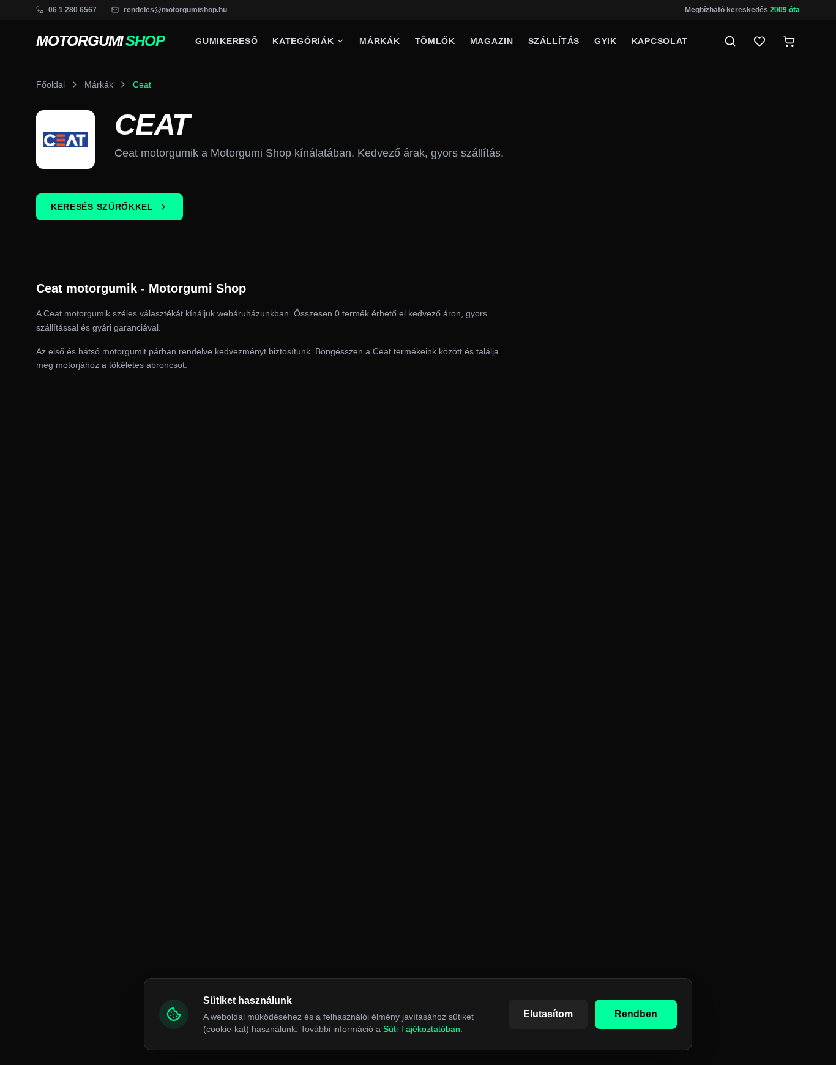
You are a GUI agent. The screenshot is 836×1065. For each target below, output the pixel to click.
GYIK (605, 41)
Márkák (379, 41)
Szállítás (554, 41)
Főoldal (50, 84)
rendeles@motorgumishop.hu (175, 10)
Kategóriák (303, 41)
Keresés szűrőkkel (102, 207)
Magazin (491, 41)
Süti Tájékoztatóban (421, 1029)
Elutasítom (548, 1014)
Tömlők (435, 41)
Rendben (635, 1014)
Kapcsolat (660, 41)
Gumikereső (226, 41)
